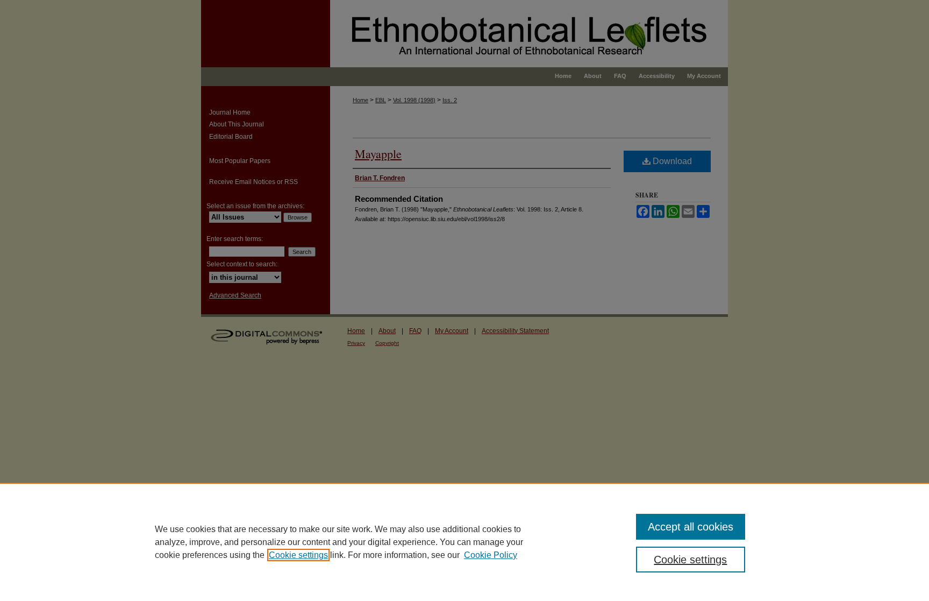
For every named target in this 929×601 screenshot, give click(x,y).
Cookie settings (298, 555)
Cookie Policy (490, 555)
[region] (464, 542)
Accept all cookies (690, 527)
